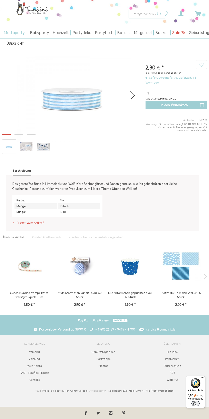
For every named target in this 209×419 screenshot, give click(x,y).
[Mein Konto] (185, 13)
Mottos (103, 366)
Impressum (172, 359)
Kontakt (34, 380)
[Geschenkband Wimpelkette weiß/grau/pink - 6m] (29, 266)
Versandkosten (97, 390)
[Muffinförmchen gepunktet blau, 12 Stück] (130, 266)
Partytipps (103, 359)
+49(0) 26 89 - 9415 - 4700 (115, 329)
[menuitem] (147, 14)
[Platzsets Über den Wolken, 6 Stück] (181, 266)
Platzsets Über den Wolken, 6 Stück (181, 295)
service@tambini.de (161, 329)
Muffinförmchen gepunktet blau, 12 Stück (130, 295)
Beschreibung (22, 170)
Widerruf (172, 380)
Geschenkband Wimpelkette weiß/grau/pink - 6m (29, 295)
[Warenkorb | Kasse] (201, 13)
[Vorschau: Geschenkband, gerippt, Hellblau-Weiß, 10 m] (9, 146)
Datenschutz (172, 366)
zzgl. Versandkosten (169, 72)
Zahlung (34, 359)
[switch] (195, 403)
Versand (34, 352)
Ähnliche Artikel (13, 237)
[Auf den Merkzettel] (201, 64)
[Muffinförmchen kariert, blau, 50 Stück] (80, 266)
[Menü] (202, 378)
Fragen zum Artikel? (30, 222)
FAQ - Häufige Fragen (34, 373)
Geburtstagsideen (103, 352)
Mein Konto (34, 366)
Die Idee (172, 352)
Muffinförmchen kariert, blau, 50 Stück (80, 295)
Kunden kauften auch (46, 237)
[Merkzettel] (166, 13)
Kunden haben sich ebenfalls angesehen (96, 237)
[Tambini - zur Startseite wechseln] (32, 8)
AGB (172, 373)
